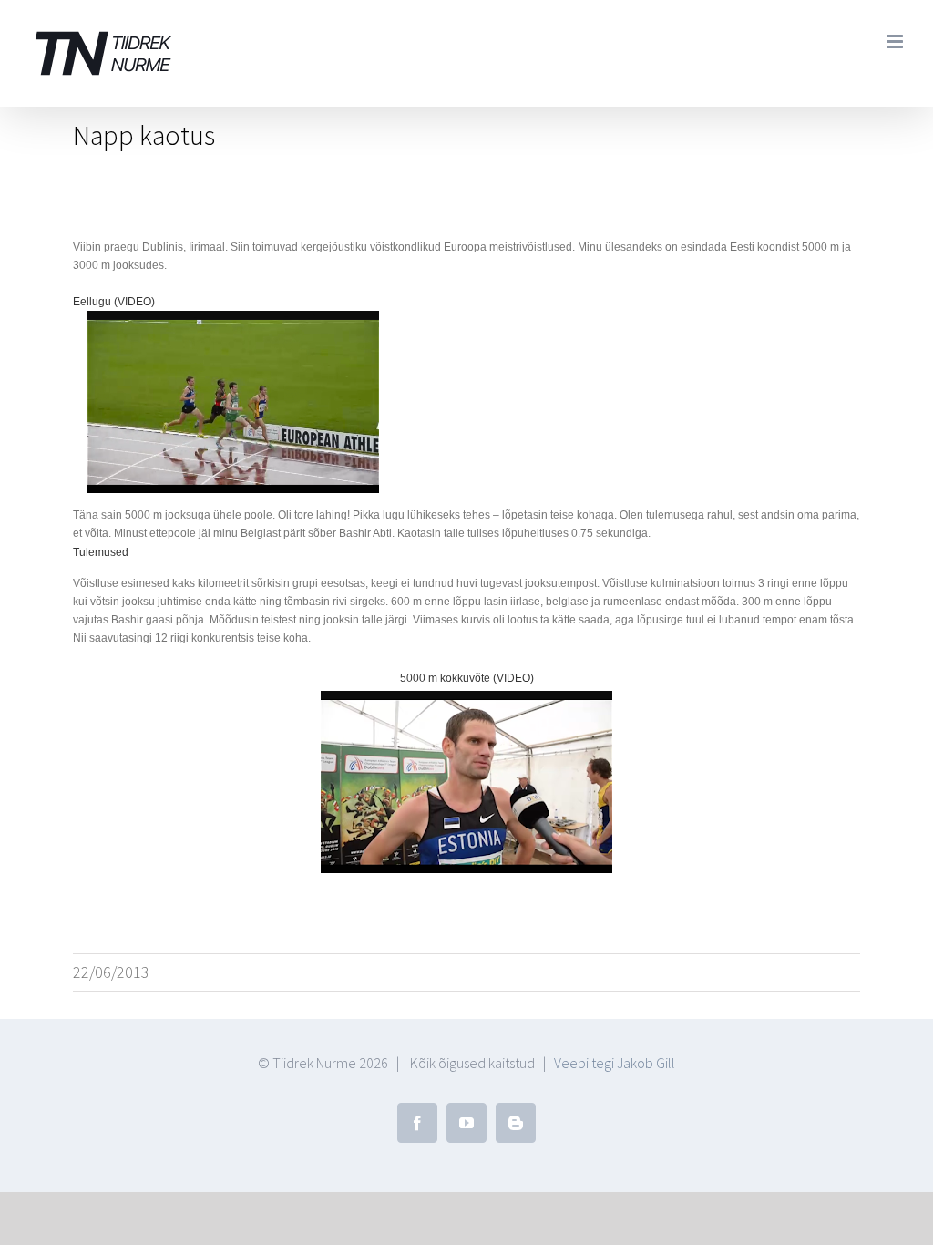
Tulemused (100, 552)
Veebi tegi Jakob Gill (614, 1063)
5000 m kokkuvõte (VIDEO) (467, 678)
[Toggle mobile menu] (896, 41)
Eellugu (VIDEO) (114, 301)
